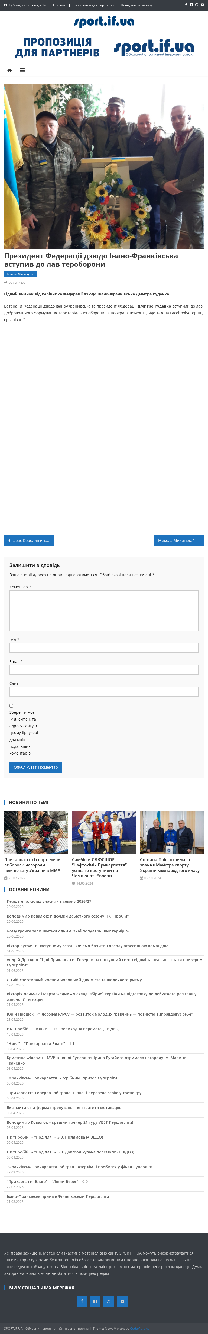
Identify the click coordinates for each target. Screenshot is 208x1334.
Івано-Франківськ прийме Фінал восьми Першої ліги (58, 1196)
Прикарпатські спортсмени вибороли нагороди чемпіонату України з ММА (32, 865)
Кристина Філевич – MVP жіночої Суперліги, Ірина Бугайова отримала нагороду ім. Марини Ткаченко (97, 1060)
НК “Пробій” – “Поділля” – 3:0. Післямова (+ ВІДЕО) (55, 1137)
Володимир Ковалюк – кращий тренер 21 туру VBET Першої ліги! (70, 1122)
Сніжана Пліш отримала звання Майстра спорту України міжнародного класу (170, 865)
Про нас (59, 5)
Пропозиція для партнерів (93, 5)
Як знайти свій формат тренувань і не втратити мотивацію (64, 1107)
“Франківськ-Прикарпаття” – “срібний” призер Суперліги (62, 1077)
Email (16, 661)
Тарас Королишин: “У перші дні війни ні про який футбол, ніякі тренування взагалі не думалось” (32, 540)
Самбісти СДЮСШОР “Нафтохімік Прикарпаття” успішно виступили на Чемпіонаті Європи (99, 867)
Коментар (20, 586)
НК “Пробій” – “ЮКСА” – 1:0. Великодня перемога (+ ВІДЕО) (63, 1028)
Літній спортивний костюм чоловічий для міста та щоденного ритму (74, 979)
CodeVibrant (139, 1328)
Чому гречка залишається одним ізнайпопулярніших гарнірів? (68, 930)
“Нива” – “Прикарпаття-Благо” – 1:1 (40, 1043)
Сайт (13, 683)
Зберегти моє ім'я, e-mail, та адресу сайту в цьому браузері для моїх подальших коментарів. (23, 733)
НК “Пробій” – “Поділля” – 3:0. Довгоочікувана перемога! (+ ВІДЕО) (70, 1152)
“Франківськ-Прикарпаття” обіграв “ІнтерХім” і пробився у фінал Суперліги (80, 1166)
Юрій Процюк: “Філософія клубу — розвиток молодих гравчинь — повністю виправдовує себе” (100, 1014)
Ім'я (14, 639)
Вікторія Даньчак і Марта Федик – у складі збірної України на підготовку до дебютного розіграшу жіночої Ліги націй (102, 996)
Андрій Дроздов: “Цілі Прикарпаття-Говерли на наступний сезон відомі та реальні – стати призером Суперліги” (105, 962)
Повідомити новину (137, 5)
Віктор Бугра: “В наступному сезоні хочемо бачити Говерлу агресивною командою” (88, 945)
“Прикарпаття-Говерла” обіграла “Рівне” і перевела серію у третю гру (74, 1092)
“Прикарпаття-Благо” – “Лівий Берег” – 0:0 (47, 1181)
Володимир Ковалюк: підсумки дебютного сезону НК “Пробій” (68, 916)
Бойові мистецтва (20, 274)
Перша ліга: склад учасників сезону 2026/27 (49, 901)
